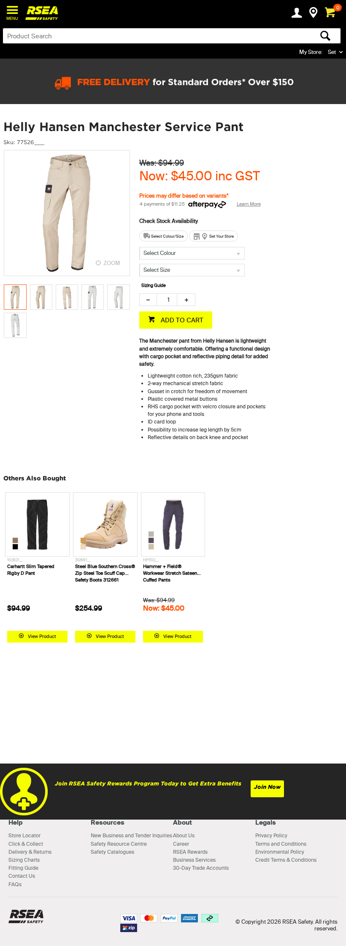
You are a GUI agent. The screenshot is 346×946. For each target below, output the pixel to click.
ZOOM (111, 263)
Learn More (249, 204)
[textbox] (134, 35)
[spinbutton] (167, 300)
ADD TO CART (181, 320)
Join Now (267, 787)
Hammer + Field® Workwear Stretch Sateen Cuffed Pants (170, 573)
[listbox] (192, 253)
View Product (42, 636)
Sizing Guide (153, 285)
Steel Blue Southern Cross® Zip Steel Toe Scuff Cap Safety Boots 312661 (105, 573)
